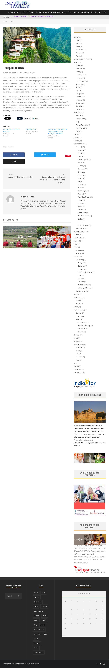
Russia (80, 200)
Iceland (80, 178)
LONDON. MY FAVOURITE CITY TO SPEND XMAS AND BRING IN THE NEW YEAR (37, 17)
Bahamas (81, 266)
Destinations (26, 12)
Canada (78, 313)
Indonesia (79, 84)
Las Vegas (81, 329)
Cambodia (79, 69)
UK (79, 222)
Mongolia (79, 97)
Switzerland (82, 213)
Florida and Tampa (84, 325)
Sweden (80, 210)
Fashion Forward (53, 12)
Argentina (79, 347)
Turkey (80, 219)
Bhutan (11, 147)
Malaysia (79, 94)
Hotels (39, 12)
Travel (36, 648)
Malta (80, 188)
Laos (77, 90)
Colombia (79, 357)
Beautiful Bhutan (31, 129)
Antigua (80, 263)
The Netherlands (84, 216)
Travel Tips (77, 369)
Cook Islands (80, 119)
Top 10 (76, 366)
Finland (80, 163)
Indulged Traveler (34, 664)
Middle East (78, 297)
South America (79, 344)
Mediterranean (81, 291)
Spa (45, 634)
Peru (77, 360)
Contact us (96, 12)
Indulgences (78, 250)
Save (68, 155)
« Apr (64, 635)
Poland (80, 194)
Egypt (78, 40)
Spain (80, 206)
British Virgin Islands (85, 272)
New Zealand (80, 128)
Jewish (43, 625)
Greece (80, 172)
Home (10, 12)
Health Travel (71, 12)
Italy (79, 181)
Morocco (79, 47)
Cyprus (80, 156)
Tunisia (78, 56)
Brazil (78, 351)
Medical (76, 294)
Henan (80, 78)
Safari (76, 338)
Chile (77, 354)
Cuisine (76, 141)
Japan (78, 87)
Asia (20, 73)
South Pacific (80, 228)
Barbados (81, 269)
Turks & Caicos (83, 285)
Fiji (77, 122)
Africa (76, 37)
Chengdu (81, 75)
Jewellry (78, 253)
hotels (36, 620)
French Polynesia (82, 125)
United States (80, 322)
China (78, 72)
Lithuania (81, 184)
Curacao (81, 278)
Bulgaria (81, 150)
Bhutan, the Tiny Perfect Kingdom (20, 175)
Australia (79, 116)
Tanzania (79, 53)
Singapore (79, 103)
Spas (75, 363)
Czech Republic (83, 159)
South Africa (80, 50)
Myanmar (79, 100)
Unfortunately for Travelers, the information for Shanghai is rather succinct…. (52, 178)
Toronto (81, 316)
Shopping (85, 12)
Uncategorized (79, 373)
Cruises (76, 137)
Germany (81, 169)
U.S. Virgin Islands (84, 288)
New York (81, 332)
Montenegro (82, 191)
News (16, 12)
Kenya (78, 43)
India (75, 244)
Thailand (79, 109)
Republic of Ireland (84, 197)
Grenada (81, 282)
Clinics (76, 134)
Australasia (77, 112)
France (80, 166)
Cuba (80, 275)
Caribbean (79, 260)
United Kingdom (83, 225)
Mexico (78, 319)
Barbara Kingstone (10, 72)
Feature (76, 235)
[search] (18, 596)
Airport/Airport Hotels (81, 59)
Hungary (81, 175)
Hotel (45, 616)
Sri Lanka (79, 106)
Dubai (78, 300)
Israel (78, 304)
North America (79, 310)
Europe (78, 147)
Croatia (80, 153)
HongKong (81, 81)
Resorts (76, 335)
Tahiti (78, 131)
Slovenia (81, 203)
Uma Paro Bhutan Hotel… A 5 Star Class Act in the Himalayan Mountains (57, 131)
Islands (76, 257)
